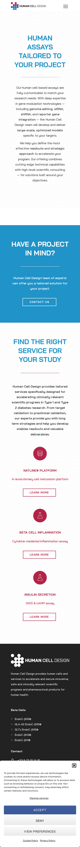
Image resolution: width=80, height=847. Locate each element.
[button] (74, 765)
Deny (40, 821)
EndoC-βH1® (22, 740)
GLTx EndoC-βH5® (26, 729)
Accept (40, 810)
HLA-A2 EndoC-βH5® (28, 724)
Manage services (39, 798)
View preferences (40, 831)
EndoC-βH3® (23, 735)
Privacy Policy (47, 840)
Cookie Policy (30, 840)
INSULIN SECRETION (40, 594)
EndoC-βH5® (23, 719)
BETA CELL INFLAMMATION (40, 532)
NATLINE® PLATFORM (40, 470)
